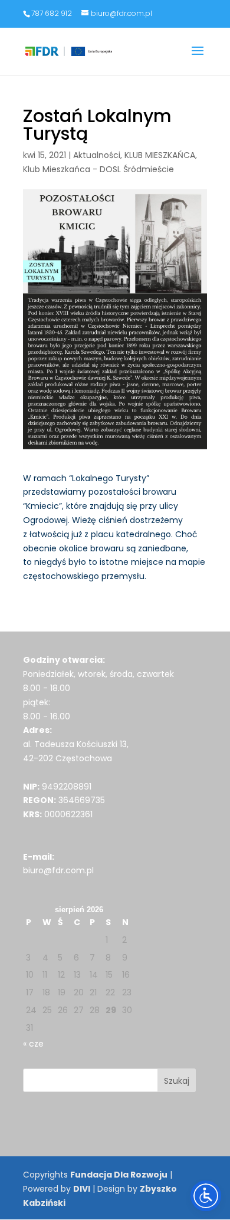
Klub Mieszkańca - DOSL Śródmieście (98, 169)
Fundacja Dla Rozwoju (118, 1174)
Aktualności (96, 155)
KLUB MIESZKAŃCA (159, 155)
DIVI (81, 1189)
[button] (197, 58)
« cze (33, 1044)
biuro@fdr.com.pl (58, 870)
